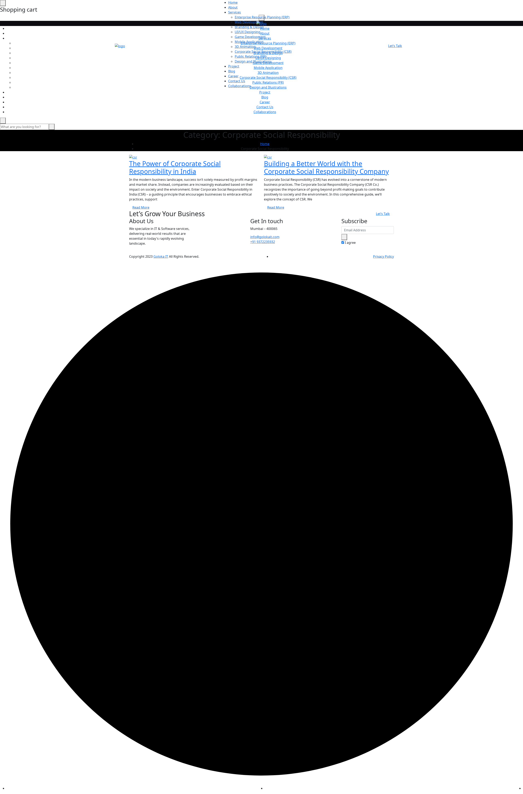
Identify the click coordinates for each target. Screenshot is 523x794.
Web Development (249, 22)
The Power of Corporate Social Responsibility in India (175, 167)
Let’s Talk (395, 46)
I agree (350, 242)
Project (264, 92)
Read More (140, 207)
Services (234, 12)
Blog (264, 97)
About (233, 7)
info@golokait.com (264, 237)
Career (265, 102)
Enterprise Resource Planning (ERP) (262, 17)
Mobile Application (249, 41)
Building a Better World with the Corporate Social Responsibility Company (326, 167)
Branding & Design (249, 27)
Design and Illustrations (253, 61)
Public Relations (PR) (250, 56)
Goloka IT (160, 256)
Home (233, 2)
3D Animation (245, 46)
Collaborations (265, 112)
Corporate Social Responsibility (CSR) (263, 51)
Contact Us (264, 107)
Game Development (250, 37)
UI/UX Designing (247, 32)
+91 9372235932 (262, 242)
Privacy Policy (383, 256)
